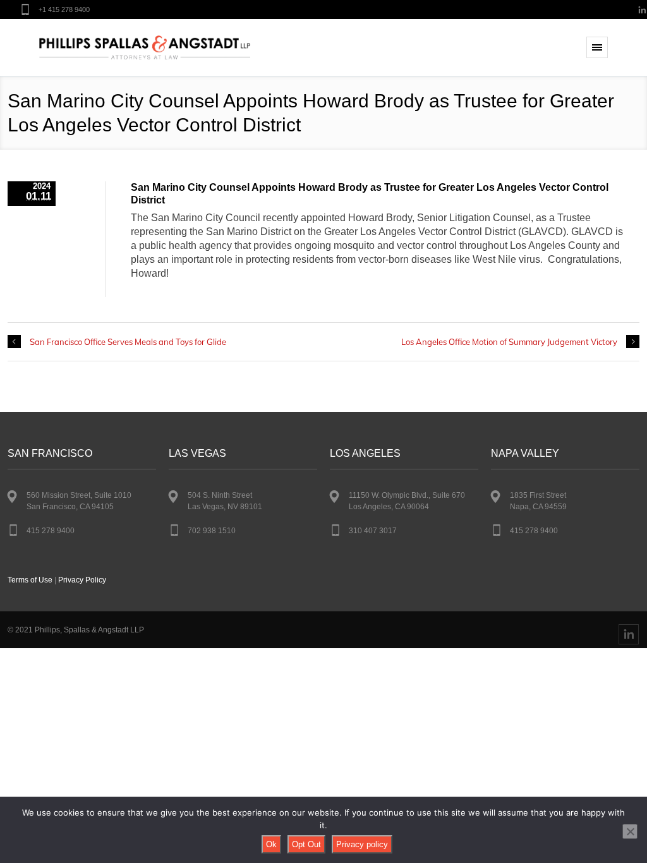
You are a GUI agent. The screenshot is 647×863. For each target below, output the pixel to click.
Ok (271, 844)
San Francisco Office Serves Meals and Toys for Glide (128, 342)
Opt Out (306, 844)
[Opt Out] (630, 831)
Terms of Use (30, 580)
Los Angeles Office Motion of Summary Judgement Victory (509, 342)
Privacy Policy (82, 580)
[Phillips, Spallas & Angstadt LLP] (144, 47)
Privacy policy (362, 844)
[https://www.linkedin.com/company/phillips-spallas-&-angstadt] (629, 634)
